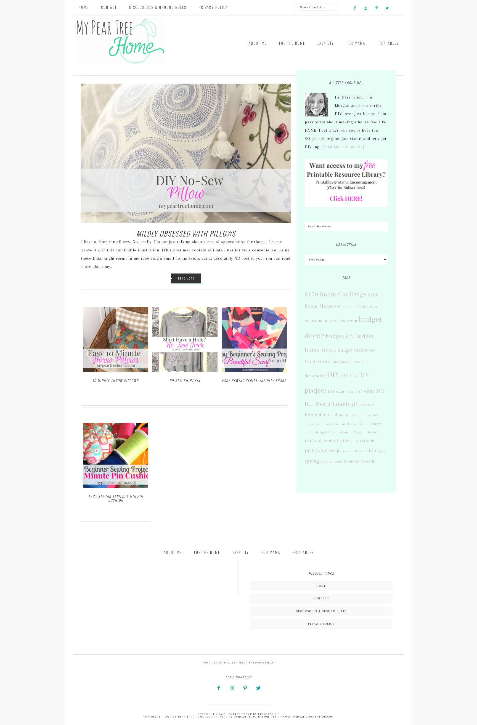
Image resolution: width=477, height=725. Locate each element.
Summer (352, 461)
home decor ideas (325, 414)
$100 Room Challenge (335, 294)
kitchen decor (357, 424)
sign (371, 450)
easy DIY (374, 391)
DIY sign (336, 391)
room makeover (354, 451)
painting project (338, 440)
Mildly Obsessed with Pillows (186, 233)
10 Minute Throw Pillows (115, 380)
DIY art (348, 375)
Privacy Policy (321, 623)
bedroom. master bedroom (331, 320)
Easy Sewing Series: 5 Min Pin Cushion (116, 498)
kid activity (339, 424)
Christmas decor (346, 362)
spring (312, 461)
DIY (333, 374)
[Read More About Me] (343, 147)
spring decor (332, 461)
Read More (186, 278)
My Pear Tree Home (122, 41)
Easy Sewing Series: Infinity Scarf (254, 380)
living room (324, 432)
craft (366, 362)
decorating (315, 376)
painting (313, 440)
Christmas (317, 361)
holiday (367, 404)
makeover (344, 432)
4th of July (350, 306)
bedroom (368, 306)
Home (321, 585)
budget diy (340, 336)
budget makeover (357, 350)
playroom (365, 440)
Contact (321, 598)
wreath (367, 461)
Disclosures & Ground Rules (321, 611)
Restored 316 (269, 714)
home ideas (354, 415)
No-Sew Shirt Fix (184, 380)
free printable (333, 404)
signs (381, 451)
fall (309, 403)
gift (355, 404)
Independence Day (317, 424)
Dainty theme (240, 714)
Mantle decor (365, 432)
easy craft (354, 391)
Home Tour (371, 415)
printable (316, 450)
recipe (335, 450)
